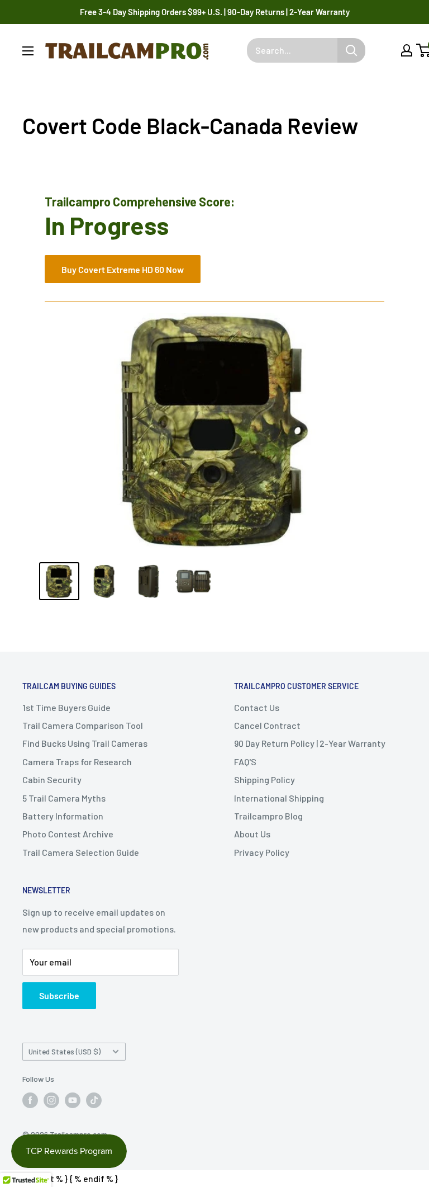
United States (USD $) (64, 1051)
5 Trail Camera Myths (64, 798)
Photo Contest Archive (67, 833)
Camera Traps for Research (77, 761)
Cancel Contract (267, 725)
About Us (252, 833)
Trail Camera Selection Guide (80, 852)
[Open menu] (28, 50)
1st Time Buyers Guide (66, 707)
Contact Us (256, 707)
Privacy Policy (261, 852)
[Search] (351, 50)
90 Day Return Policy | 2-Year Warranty (309, 743)
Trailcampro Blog (268, 816)
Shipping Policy (264, 779)
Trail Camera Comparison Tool (82, 725)
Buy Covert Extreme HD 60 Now (122, 269)
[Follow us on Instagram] (51, 1100)
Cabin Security (52, 779)
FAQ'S (245, 761)
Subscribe (59, 995)
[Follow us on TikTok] (94, 1100)
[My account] (406, 50)
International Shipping (279, 798)
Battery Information (62, 816)
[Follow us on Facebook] (30, 1100)
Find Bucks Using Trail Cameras (84, 743)
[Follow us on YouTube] (72, 1100)
